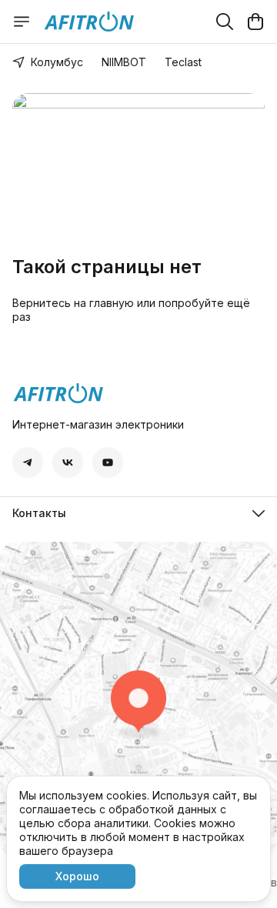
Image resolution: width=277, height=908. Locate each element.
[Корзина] (255, 21)
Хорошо (77, 876)
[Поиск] (224, 21)
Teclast (183, 61)
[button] (27, 462)
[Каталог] (21, 21)
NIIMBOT (124, 61)
